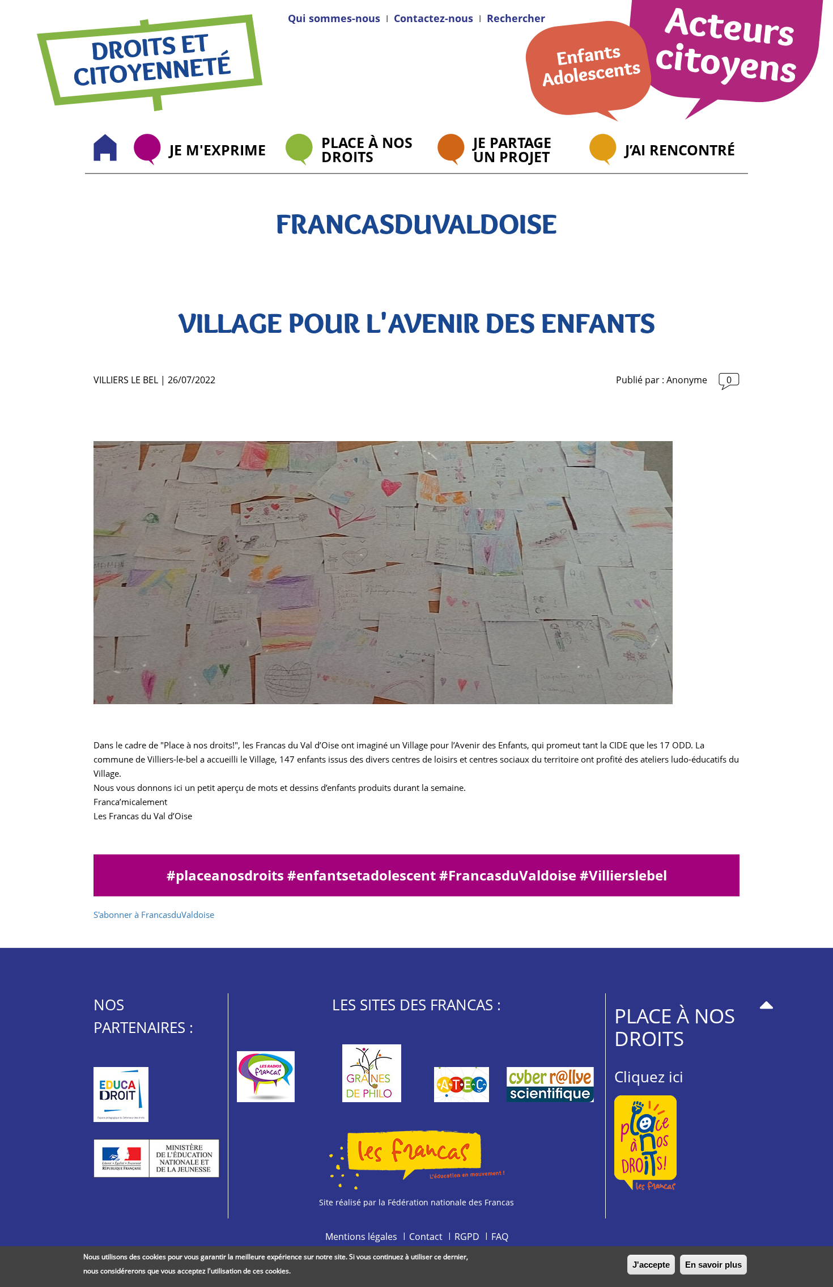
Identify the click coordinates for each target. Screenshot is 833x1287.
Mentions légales (361, 1236)
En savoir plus (713, 1264)
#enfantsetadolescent (363, 875)
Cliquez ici (648, 1076)
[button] (516, 18)
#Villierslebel (623, 875)
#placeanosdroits (227, 875)
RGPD (466, 1236)
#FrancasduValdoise (509, 875)
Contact (426, 1236)
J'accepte (651, 1264)
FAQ (499, 1236)
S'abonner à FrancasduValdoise (154, 914)
